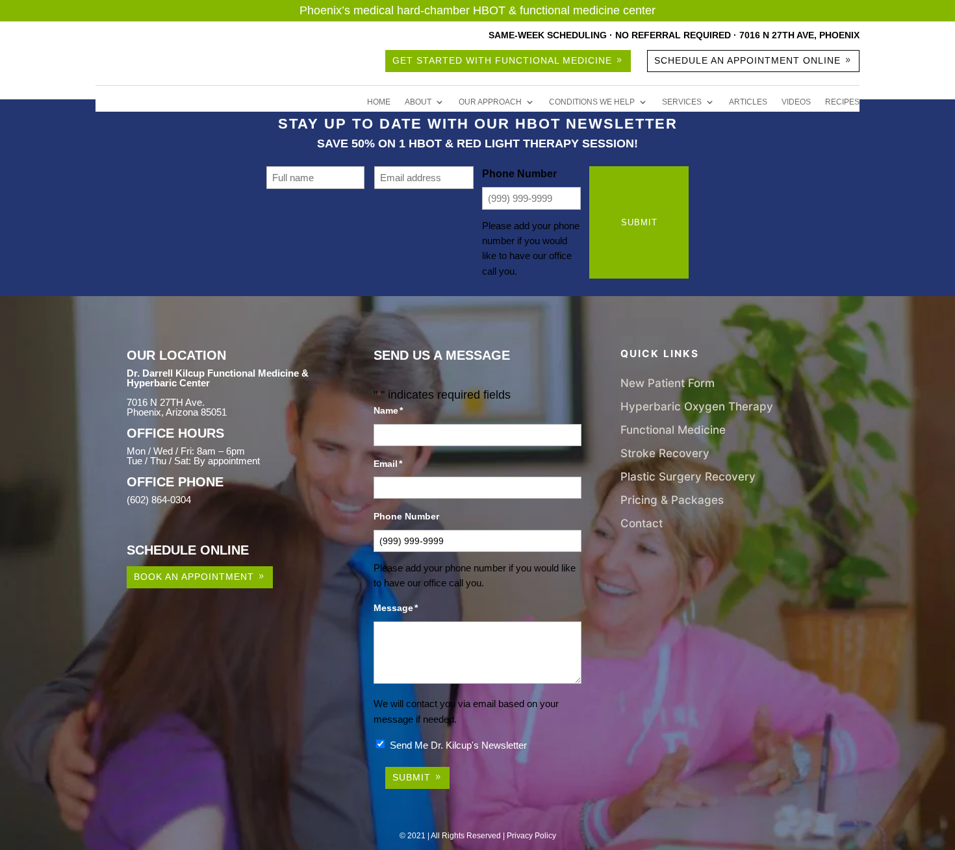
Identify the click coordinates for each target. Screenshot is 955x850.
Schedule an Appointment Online (747, 60)
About (418, 101)
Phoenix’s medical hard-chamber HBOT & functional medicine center (477, 10)
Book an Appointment (194, 576)
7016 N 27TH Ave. (166, 402)
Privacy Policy (531, 835)
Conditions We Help (592, 101)
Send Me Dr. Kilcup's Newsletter (458, 745)
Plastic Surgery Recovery (688, 476)
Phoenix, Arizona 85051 (177, 412)
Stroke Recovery (664, 453)
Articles (748, 101)
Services (682, 101)
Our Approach (490, 101)
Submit (639, 222)
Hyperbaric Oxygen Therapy (696, 406)
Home (378, 101)
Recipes (842, 101)
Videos (796, 101)
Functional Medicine (673, 429)
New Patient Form (667, 383)
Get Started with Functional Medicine (502, 60)
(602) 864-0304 (159, 499)
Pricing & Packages (672, 499)
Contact (641, 523)
